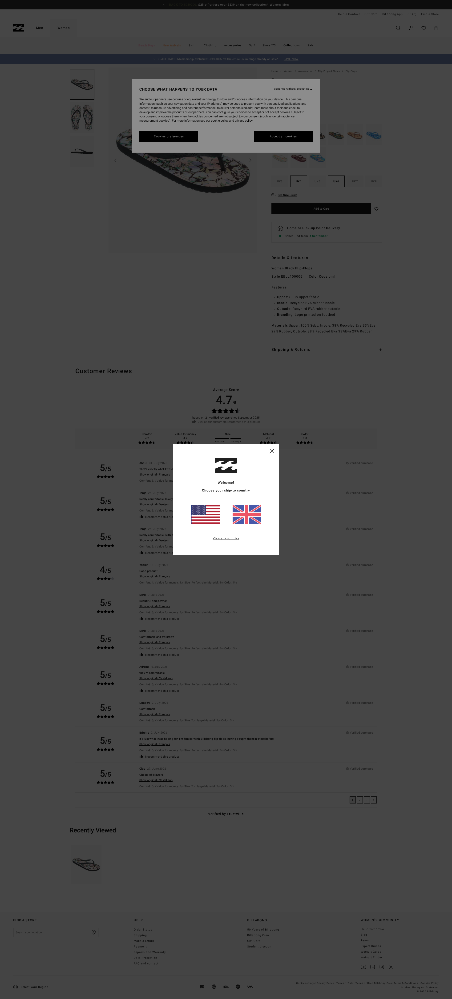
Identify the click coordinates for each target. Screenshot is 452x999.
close (272, 450)
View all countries (226, 538)
